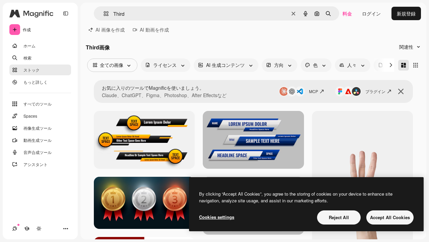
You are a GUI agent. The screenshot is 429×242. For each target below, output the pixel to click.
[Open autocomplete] (103, 13)
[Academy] (26, 228)
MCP (313, 91)
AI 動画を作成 (154, 29)
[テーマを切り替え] (39, 228)
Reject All (339, 217)
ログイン (371, 13)
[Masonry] (403, 65)
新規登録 (406, 13)
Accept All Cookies (390, 217)
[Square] (415, 65)
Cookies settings (216, 217)
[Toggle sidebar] (65, 13)
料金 (347, 13)
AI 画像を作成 (110, 29)
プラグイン (375, 91)
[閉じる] (401, 91)
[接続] (14, 228)
